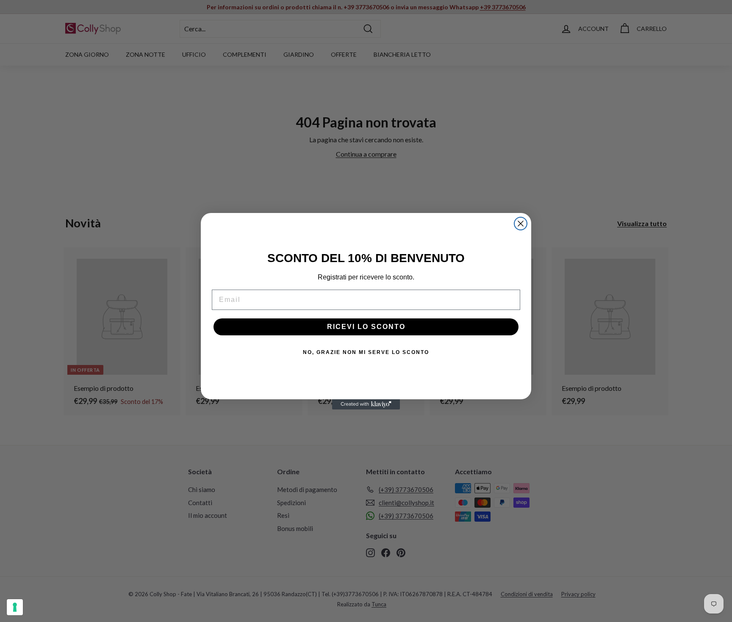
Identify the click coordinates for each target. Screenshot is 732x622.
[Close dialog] (520, 223)
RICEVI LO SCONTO (366, 326)
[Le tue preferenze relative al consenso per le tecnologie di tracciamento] (15, 607)
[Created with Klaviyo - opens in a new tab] (366, 404)
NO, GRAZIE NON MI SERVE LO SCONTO (366, 352)
